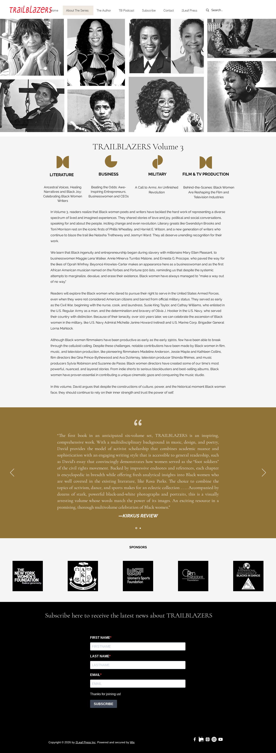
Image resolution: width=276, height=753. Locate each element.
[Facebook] (194, 739)
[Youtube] (220, 739)
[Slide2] (140, 528)
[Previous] (12, 473)
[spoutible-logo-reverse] (201, 739)
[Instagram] (214, 739)
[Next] (264, 473)
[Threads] (207, 739)
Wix (132, 742)
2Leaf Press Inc (86, 742)
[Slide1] (136, 528)
